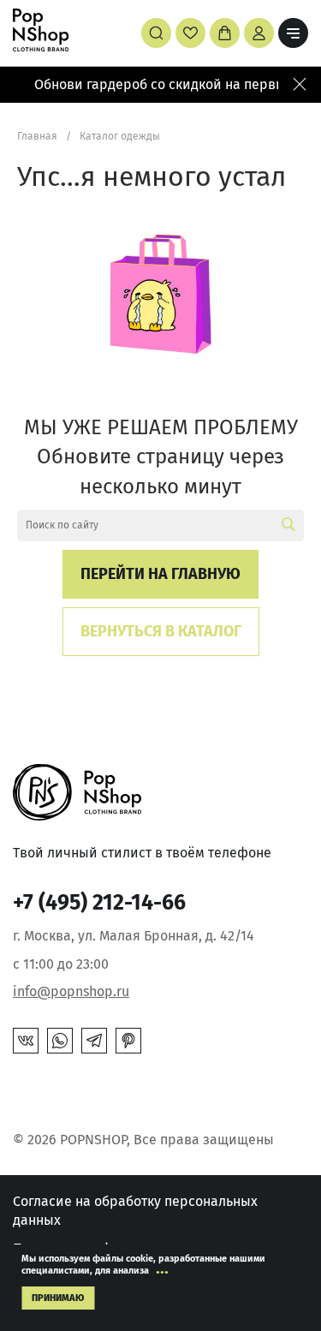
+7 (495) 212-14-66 (99, 903)
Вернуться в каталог (160, 631)
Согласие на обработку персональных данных (135, 1210)
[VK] (26, 1040)
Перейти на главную (160, 573)
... (162, 1267)
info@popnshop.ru (71, 991)
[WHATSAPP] (60, 1040)
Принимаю (58, 1298)
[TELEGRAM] (94, 1040)
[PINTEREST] (128, 1040)
